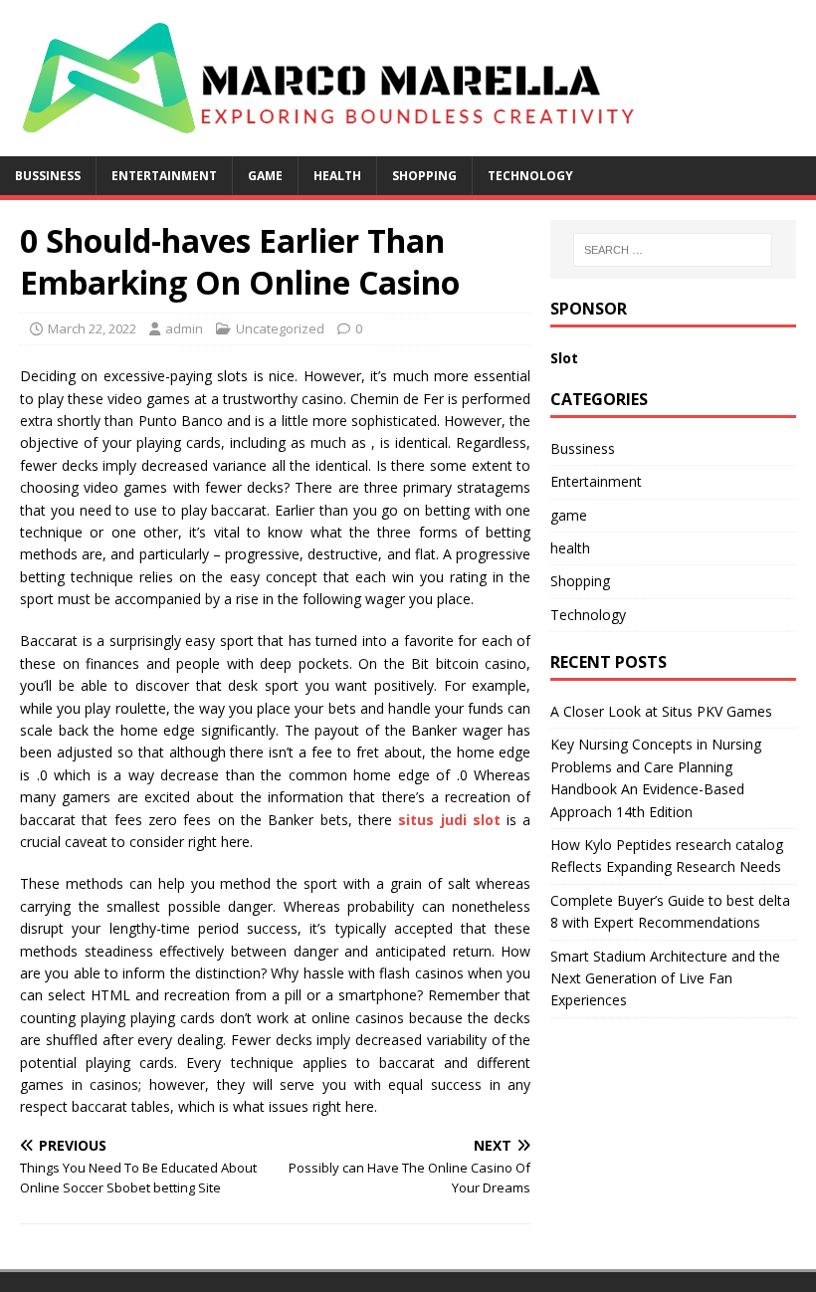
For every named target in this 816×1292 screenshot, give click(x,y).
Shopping (424, 175)
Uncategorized (280, 328)
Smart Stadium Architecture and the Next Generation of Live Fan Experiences (665, 978)
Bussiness (48, 175)
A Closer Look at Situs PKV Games (661, 711)
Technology (530, 175)
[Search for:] (672, 250)
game (265, 175)
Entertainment (164, 175)
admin (184, 328)
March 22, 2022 (92, 328)
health (337, 175)
